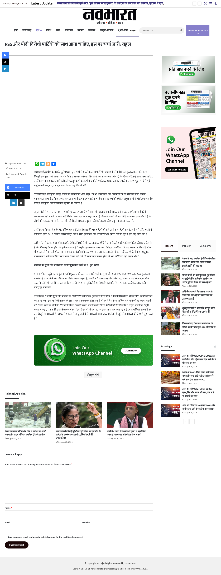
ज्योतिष (91, 30)
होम (16, 30)
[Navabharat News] (110, 16)
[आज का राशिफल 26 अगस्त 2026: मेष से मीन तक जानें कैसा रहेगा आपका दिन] (170, 410)
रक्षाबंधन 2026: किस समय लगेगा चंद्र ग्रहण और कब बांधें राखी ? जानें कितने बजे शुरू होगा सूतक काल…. (198, 376)
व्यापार (81, 30)
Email (8, 522)
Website (86, 522)
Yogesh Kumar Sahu (17, 163)
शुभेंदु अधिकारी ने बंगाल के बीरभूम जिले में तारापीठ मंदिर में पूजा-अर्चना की (198, 310)
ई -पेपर (128, 30)
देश (37, 30)
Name (8, 508)
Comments (206, 246)
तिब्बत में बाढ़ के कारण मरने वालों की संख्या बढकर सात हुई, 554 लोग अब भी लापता (198, 327)
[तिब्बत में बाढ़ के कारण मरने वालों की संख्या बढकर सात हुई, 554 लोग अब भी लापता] (170, 328)
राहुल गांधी (94, 374)
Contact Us (78, 569)
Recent (169, 246)
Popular (186, 246)
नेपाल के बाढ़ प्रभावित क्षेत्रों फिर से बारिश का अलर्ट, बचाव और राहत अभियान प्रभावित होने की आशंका (25, 433)
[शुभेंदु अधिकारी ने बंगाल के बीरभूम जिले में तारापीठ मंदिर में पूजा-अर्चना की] (170, 313)
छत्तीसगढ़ (26, 30)
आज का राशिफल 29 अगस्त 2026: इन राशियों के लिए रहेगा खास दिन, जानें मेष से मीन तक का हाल (199, 359)
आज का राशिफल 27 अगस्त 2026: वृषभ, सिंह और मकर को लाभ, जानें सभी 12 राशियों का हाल (198, 392)
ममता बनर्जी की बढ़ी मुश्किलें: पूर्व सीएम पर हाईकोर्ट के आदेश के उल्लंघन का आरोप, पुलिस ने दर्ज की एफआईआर (119, 3)
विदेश (48, 30)
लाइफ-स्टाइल (106, 30)
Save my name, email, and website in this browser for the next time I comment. (45, 537)
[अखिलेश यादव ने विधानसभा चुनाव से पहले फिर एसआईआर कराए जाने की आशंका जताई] (130, 415)
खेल (58, 30)
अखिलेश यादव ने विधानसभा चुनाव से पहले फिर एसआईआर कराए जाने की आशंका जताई (126, 433)
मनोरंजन (69, 30)
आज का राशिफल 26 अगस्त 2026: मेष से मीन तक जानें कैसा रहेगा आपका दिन (198, 407)
